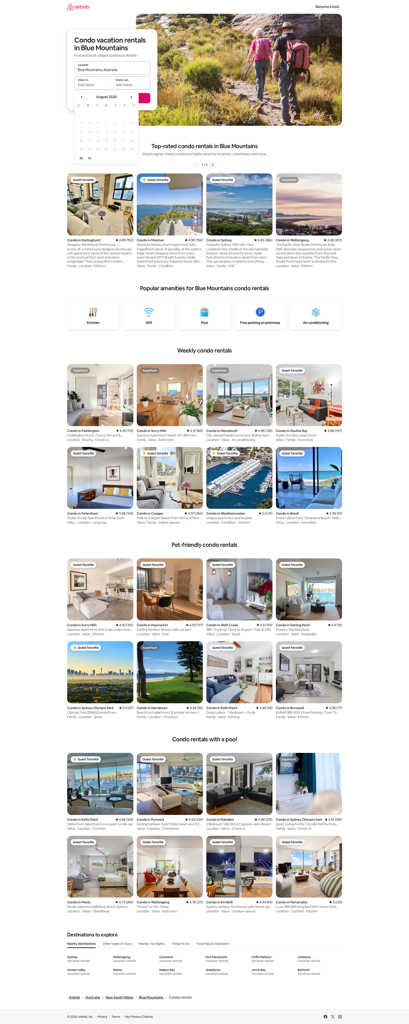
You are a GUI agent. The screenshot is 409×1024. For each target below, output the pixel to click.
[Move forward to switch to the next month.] (131, 97)
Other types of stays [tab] (117, 944)
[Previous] (196, 164)
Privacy (102, 1017)
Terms (115, 1017)
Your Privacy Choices (138, 1017)
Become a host (327, 7)
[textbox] (93, 84)
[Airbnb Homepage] (78, 7)
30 (81, 158)
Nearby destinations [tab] (81, 944)
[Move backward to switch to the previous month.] (82, 97)
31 (89, 158)
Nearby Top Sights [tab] (152, 944)
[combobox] (112, 69)
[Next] (212, 164)
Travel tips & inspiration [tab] (212, 944)
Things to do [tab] (180, 944)
